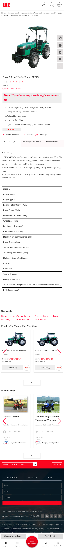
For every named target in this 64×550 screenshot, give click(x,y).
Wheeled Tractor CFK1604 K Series (47, 352)
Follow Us (57, 546)
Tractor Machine (22, 319)
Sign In (17, 546)
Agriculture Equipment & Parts (21, 13)
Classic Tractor (39, 319)
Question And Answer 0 (12, 88)
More (32, 383)
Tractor (59, 13)
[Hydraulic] (51, 516)
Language (6, 546)
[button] (59, 352)
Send (32, 503)
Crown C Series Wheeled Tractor (15, 316)
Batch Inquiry (51, 536)
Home (3, 13)
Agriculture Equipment (45, 13)
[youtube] (60, 516)
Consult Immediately (13, 536)
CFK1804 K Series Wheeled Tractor (14, 352)
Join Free (45, 546)
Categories (32, 543)
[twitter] (55, 516)
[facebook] (42, 516)
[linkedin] (47, 516)
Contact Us (57, 464)
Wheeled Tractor (41, 316)
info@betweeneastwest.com (16, 516)
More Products (12, 134)
